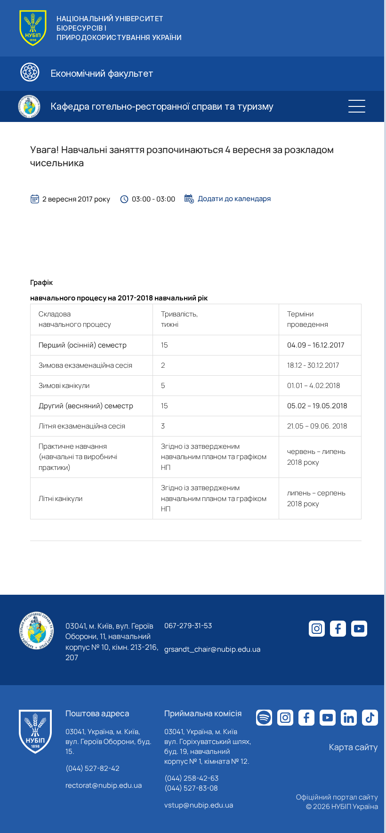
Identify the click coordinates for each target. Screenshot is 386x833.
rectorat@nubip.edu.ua (103, 785)
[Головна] (35, 732)
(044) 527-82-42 (92, 768)
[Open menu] (356, 106)
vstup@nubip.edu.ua (198, 805)
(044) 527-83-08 (191, 788)
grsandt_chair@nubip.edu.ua (212, 649)
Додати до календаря (234, 198)
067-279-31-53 (188, 626)
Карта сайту (353, 747)
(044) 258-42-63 (191, 778)
